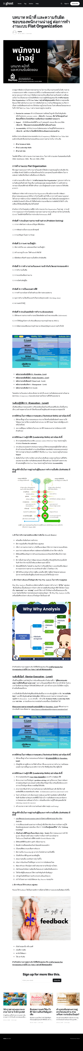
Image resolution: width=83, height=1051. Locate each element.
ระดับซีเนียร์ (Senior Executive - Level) (32, 676)
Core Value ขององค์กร (38, 777)
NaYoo (4, 1038)
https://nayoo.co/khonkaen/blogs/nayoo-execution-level (49, 709)
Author (31, 3)
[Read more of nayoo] (14, 32)
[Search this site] (61, 3)
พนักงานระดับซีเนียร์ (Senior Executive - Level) (32, 377)
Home (19, 3)
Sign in (66, 3)
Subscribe (75, 3)
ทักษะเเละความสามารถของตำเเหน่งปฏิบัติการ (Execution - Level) (35, 706)
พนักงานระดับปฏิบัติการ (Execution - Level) (31, 374)
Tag (25, 3)
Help (37, 3)
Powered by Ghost (75, 1038)
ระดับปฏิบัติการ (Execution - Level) (30, 403)
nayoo (20, 31)
